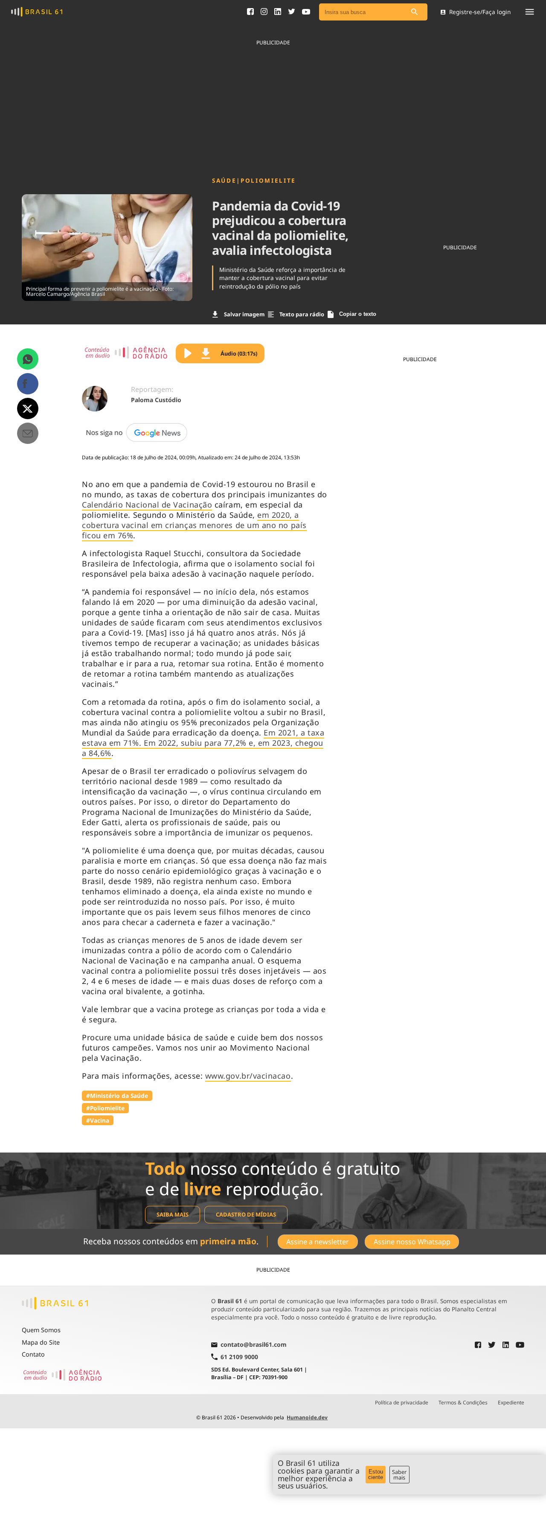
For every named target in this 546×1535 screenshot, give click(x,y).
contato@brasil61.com (254, 1345)
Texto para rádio (301, 314)
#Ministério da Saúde (117, 1095)
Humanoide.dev (307, 1417)
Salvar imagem (244, 314)
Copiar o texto (357, 314)
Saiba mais (173, 1214)
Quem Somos (41, 1330)
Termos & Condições (463, 1402)
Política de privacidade (401, 1402)
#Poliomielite (105, 1108)
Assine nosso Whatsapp (412, 1241)
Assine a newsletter (317, 1241)
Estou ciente (375, 1474)
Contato (33, 1354)
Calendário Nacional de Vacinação (147, 504)
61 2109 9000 (239, 1357)
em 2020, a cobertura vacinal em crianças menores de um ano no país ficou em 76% (194, 525)
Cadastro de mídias (246, 1214)
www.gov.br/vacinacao (248, 1076)
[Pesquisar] (414, 12)
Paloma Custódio (156, 400)
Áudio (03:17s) (239, 353)
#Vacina (97, 1120)
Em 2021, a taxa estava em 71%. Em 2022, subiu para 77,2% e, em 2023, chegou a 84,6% (203, 742)
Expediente (511, 1402)
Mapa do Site (41, 1342)
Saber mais (399, 1474)
